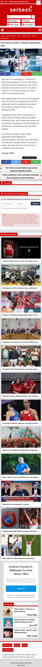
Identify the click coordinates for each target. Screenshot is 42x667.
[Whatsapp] (37, 74)
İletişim (27, 21)
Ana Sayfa (13, 21)
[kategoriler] (40, 30)
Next (36, 604)
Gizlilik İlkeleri (8, 659)
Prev (33, 604)
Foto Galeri (28, 24)
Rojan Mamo (32, 636)
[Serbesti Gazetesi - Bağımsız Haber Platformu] (21, 9)
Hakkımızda (7, 655)
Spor (14, 36)
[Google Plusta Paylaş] (26, 74)
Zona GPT (33, 615)
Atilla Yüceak (32, 626)
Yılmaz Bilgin (32, 647)
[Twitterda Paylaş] (16, 74)
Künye (24, 655)
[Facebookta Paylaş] (5, 74)
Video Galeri (14, 24)
